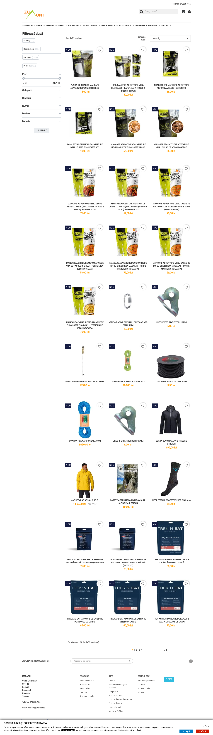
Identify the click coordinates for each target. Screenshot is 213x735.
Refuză (202, 731)
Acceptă (186, 731)
